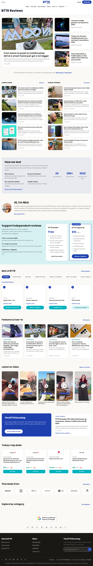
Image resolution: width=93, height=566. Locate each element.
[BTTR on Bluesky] (46, 527)
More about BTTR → (20, 214)
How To (54, 6)
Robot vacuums (71, 277)
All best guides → (86, 271)
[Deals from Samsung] (47, 491)
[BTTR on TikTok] (27, 527)
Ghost (83, 560)
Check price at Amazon (81, 307)
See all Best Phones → (8, 282)
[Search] (2, 2)
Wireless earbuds (55, 277)
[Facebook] (22, 559)
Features (61, 6)
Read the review (7, 303)
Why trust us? (60, 72)
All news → (42, 82)
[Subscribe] (89, 549)
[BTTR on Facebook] (51, 527)
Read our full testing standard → (14, 189)
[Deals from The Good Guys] (21, 491)
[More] (66, 6)
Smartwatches (40, 277)
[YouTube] (10, 559)
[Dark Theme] (4, 2)
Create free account (56, 256)
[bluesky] (18, 559)
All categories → (86, 504)
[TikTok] (2, 559)
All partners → (87, 484)
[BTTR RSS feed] (65, 527)
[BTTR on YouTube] (37, 527)
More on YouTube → (85, 367)
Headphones (16, 277)
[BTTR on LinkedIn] (42, 527)
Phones (6, 277)
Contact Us (35, 551)
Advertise (35, 548)
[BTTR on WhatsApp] (60, 527)
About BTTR (5, 548)
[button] (10, 388)
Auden (89, 560)
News (27, 6)
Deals (49, 6)
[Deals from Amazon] (8, 491)
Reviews (33, 6)
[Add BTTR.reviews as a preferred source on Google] (46, 518)
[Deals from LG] (61, 491)
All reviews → (87, 82)
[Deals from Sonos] (74, 491)
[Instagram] (6, 559)
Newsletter (35, 545)
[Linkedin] (14, 559)
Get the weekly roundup (14, 431)
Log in (79, 2)
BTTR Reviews (65, 560)
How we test (68, 72)
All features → (87, 320)
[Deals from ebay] (34, 491)
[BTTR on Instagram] (32, 527)
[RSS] (25, 559)
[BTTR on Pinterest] (56, 527)
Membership (36, 542)
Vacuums (28, 277)
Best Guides (42, 6)
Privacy (51, 560)
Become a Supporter (80, 256)
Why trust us (5, 542)
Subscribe (87, 2)
